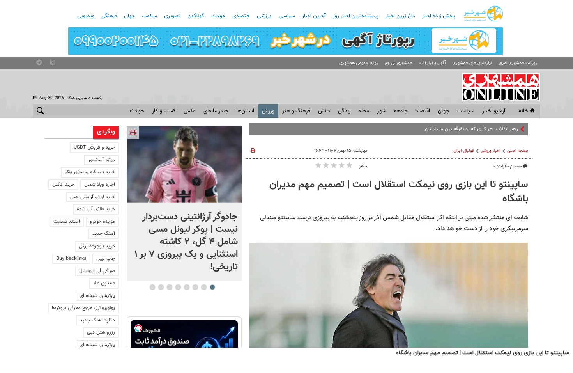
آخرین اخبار (314, 16)
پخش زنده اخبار (438, 16)
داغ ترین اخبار (400, 16)
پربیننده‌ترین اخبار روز (355, 16)
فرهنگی (109, 16)
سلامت (149, 16)
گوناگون (195, 16)
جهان (129, 16)
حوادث (218, 16)
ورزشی (264, 16)
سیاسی (287, 16)
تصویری (172, 16)
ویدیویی (85, 16)
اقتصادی (241, 16)
